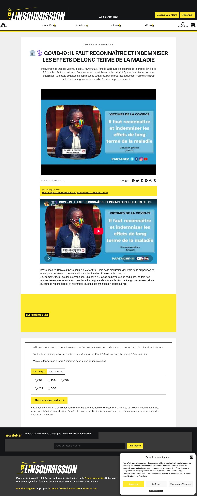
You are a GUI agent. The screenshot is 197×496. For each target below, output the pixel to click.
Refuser (156, 484)
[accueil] (3, 25)
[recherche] (183, 24)
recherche (183, 26)
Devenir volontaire (70, 488)
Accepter (133, 484)
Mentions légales (156, 491)
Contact (53, 488)
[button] (191, 457)
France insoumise (94, 478)
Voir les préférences (180, 484)
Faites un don (89, 488)
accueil (3, 26)
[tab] (39, 372)
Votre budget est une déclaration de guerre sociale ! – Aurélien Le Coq (75, 192)
